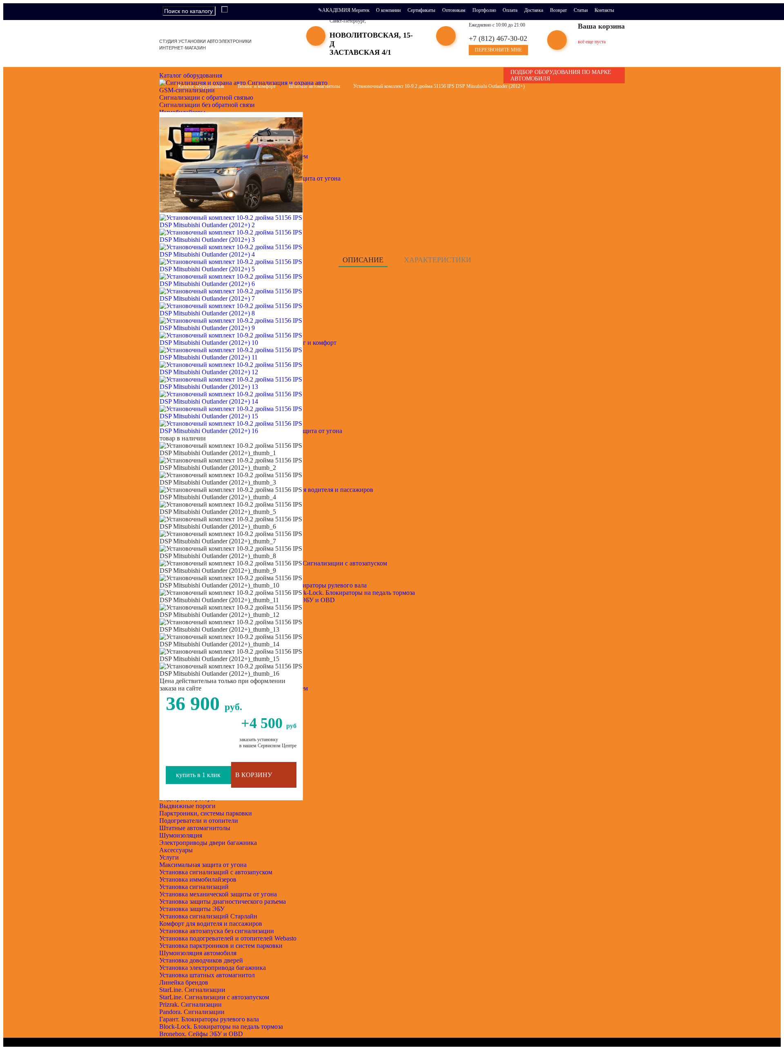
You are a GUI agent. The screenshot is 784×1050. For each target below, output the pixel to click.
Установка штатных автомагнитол (207, 975)
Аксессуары (176, 850)
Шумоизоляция (180, 835)
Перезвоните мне (498, 50)
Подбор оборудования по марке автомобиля (560, 75)
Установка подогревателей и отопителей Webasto (227, 938)
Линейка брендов (183, 982)
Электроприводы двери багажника (208, 842)
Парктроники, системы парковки (205, 813)
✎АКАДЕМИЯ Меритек (344, 10)
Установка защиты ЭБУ (192, 908)
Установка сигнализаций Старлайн (208, 916)
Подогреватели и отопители (198, 820)
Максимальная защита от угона (203, 864)
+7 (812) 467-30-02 (498, 38)
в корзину (253, 774)
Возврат (558, 10)
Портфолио (484, 10)
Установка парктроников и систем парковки (221, 945)
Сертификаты (421, 10)
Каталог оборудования (191, 75)
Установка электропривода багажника (212, 967)
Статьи (581, 10)
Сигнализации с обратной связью (206, 97)
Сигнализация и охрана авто (286, 82)
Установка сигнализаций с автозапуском (215, 872)
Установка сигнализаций (194, 886)
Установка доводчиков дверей (201, 960)
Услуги (169, 857)
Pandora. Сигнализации (192, 1011)
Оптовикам (454, 10)
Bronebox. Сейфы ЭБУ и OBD (201, 1033)
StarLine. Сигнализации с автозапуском (214, 997)
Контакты (604, 10)
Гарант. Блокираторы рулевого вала (209, 1019)
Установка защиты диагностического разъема (222, 901)
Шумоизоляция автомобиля (197, 952)
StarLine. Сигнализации (192, 989)
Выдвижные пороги (187, 805)
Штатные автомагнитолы (194, 827)
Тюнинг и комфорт (256, 86)
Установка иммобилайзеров (197, 879)
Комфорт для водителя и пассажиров (210, 923)
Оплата (510, 10)
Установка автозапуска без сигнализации (216, 930)
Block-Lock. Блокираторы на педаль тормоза (221, 1026)
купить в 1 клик (198, 774)
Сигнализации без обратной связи (207, 104)
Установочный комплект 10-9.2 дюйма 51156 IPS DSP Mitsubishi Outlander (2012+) (439, 86)
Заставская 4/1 (360, 52)
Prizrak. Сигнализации (190, 1004)
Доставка (533, 10)
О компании (388, 10)
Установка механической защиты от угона (218, 894)
